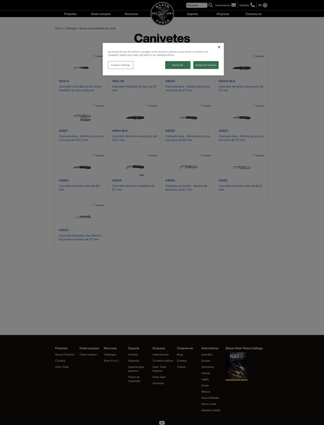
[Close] (219, 47)
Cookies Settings (120, 65)
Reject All (177, 65)
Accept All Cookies (205, 65)
